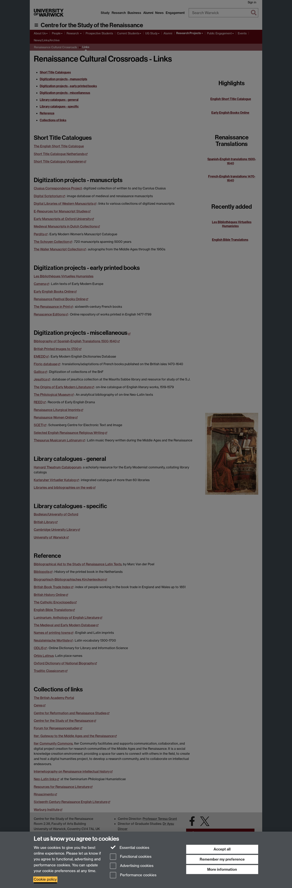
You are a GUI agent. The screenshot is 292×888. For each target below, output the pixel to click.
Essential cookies (134, 847)
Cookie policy (45, 879)
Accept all (222, 849)
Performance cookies (138, 875)
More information (222, 869)
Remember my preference (222, 859)
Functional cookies (135, 856)
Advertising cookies (136, 866)
